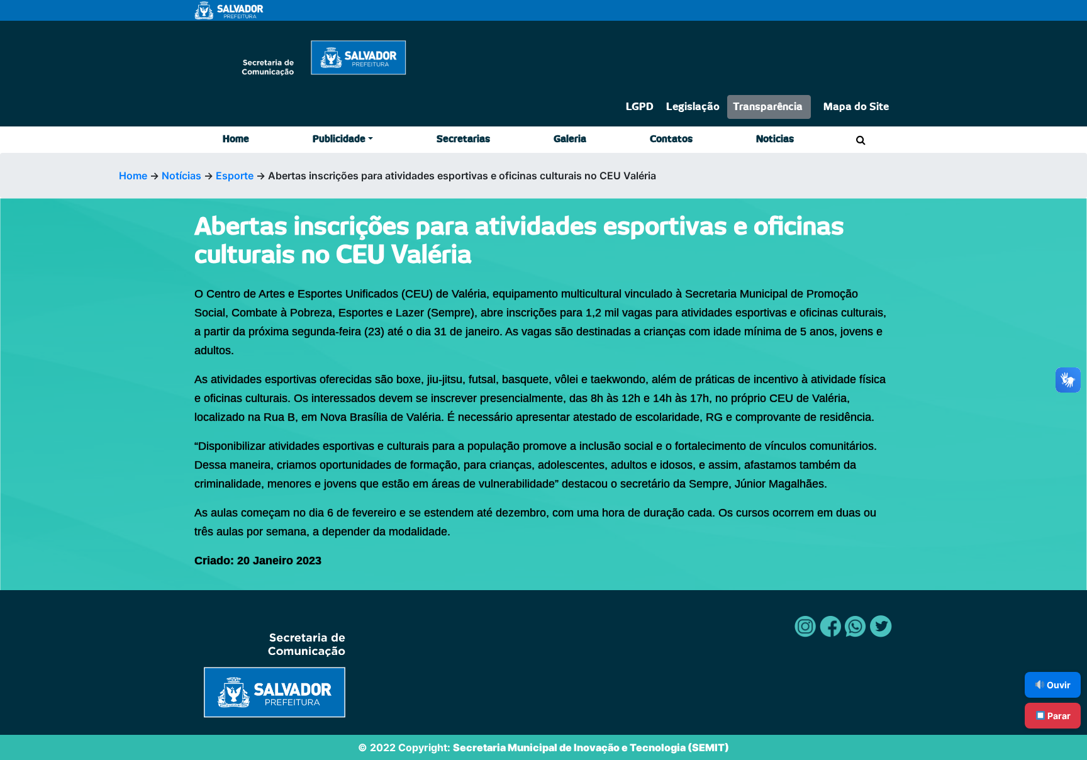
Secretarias (463, 139)
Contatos (671, 139)
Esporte (235, 175)
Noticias (775, 139)
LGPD (640, 107)
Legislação (693, 107)
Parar (1058, 715)
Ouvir (1058, 684)
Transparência (768, 107)
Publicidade (339, 139)
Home (236, 139)
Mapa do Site (856, 107)
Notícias (181, 175)
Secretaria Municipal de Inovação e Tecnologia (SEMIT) (591, 747)
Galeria (570, 139)
